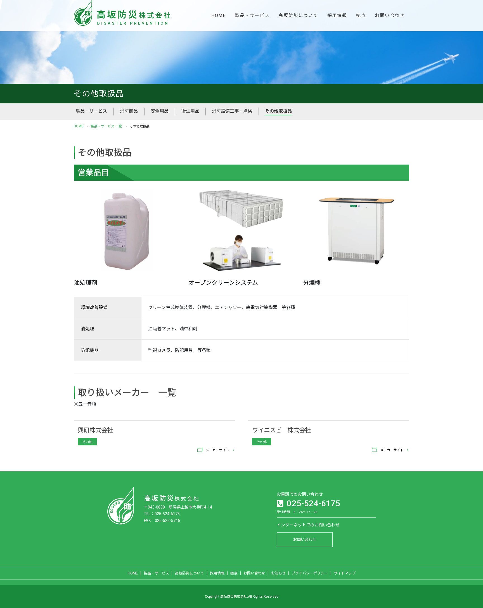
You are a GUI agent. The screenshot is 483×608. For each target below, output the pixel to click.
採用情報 (337, 15)
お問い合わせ (390, 15)
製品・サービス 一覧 (106, 126)
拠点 (361, 15)
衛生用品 (190, 111)
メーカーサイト (217, 449)
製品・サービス (252, 15)
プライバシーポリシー (310, 573)
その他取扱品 (278, 111)
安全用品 (160, 111)
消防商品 (129, 111)
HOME (218, 15)
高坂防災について (298, 15)
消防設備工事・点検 (232, 111)
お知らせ (278, 573)
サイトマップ (345, 573)
